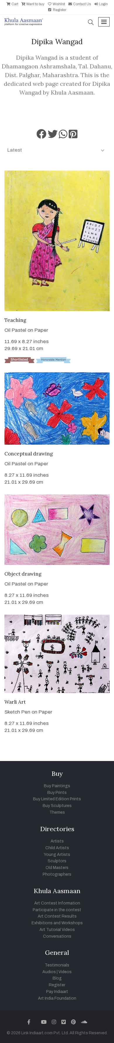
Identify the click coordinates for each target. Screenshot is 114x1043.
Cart (14, 4)
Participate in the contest (57, 910)
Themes (57, 812)
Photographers (57, 874)
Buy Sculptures (57, 805)
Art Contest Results (57, 916)
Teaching (15, 320)
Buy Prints (57, 792)
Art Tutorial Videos (57, 929)
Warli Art (15, 702)
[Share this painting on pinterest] (73, 136)
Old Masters (57, 867)
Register (59, 10)
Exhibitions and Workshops (57, 923)
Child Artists (57, 848)
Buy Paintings (57, 786)
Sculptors (57, 861)
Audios (49, 972)
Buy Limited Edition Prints (57, 799)
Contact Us (81, 4)
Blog (57, 978)
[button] (91, 23)
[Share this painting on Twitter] (53, 136)
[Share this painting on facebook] (41, 136)
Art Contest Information (57, 903)
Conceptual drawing (28, 453)
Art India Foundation (57, 998)
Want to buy (34, 4)
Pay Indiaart (57, 991)
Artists (57, 841)
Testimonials (57, 965)
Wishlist (58, 4)
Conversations (57, 936)
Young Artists (57, 854)
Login (103, 4)
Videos (65, 972)
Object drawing (23, 574)
